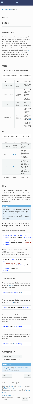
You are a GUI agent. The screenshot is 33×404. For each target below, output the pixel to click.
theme (21, 386)
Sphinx (11, 386)
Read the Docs (9, 388)
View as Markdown (8, 395)
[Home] (3, 9)
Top (24, 399)
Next (26, 376)
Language (8, 9)
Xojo (17, 3)
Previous (8, 376)
